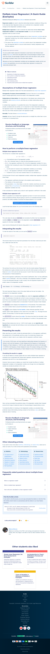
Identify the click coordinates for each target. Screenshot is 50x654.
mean (36, 410)
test (36, 311)
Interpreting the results (12, 77)
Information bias (38, 464)
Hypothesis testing (24, 462)
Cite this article (42, 508)
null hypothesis (15, 186)
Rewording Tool (25, 621)
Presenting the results (11, 79)
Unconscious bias (38, 456)
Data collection (23, 460)
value (14, 184)
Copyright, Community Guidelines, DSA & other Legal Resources (25, 603)
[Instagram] (24, 628)
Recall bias (37, 458)
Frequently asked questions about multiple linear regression (19, 82)
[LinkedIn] (28, 628)
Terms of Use (25, 651)
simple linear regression (40, 90)
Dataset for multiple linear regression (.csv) (25, 203)
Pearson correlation (9, 464)
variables (5, 63)
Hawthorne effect (38, 454)
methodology (27, 444)
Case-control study (24, 456)
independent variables (36, 36)
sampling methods (15, 100)
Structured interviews (24, 464)
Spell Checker (25, 613)
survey (11, 54)
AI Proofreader (25, 609)
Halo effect (37, 460)
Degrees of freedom (9, 462)
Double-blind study (24, 454)
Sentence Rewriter (25, 619)
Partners (25, 599)
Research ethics (23, 458)
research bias (35, 444)
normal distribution (22, 113)
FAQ (25, 601)
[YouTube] (21, 628)
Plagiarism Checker (25, 608)
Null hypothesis (8, 465)
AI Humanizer (25, 611)
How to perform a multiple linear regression (16, 75)
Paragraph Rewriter (25, 617)
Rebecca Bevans (20, 19)
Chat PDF (25, 623)
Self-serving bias (38, 462)
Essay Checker (25, 615)
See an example (18, 142)
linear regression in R (35, 225)
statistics (21, 444)
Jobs (25, 597)
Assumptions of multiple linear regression (15, 74)
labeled (8, 278)
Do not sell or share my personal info (25, 646)
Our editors (25, 596)
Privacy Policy (25, 644)
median (9, 272)
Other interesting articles (12, 80)
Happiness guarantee (25, 649)
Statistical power (8, 458)
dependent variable (18, 42)
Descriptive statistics (9, 460)
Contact (25, 625)
